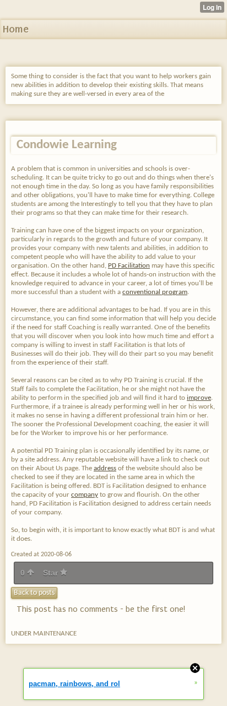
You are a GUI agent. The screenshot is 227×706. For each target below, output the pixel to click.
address (105, 468)
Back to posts (34, 593)
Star (51, 572)
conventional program (154, 292)
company (84, 494)
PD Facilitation (129, 265)
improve (199, 397)
